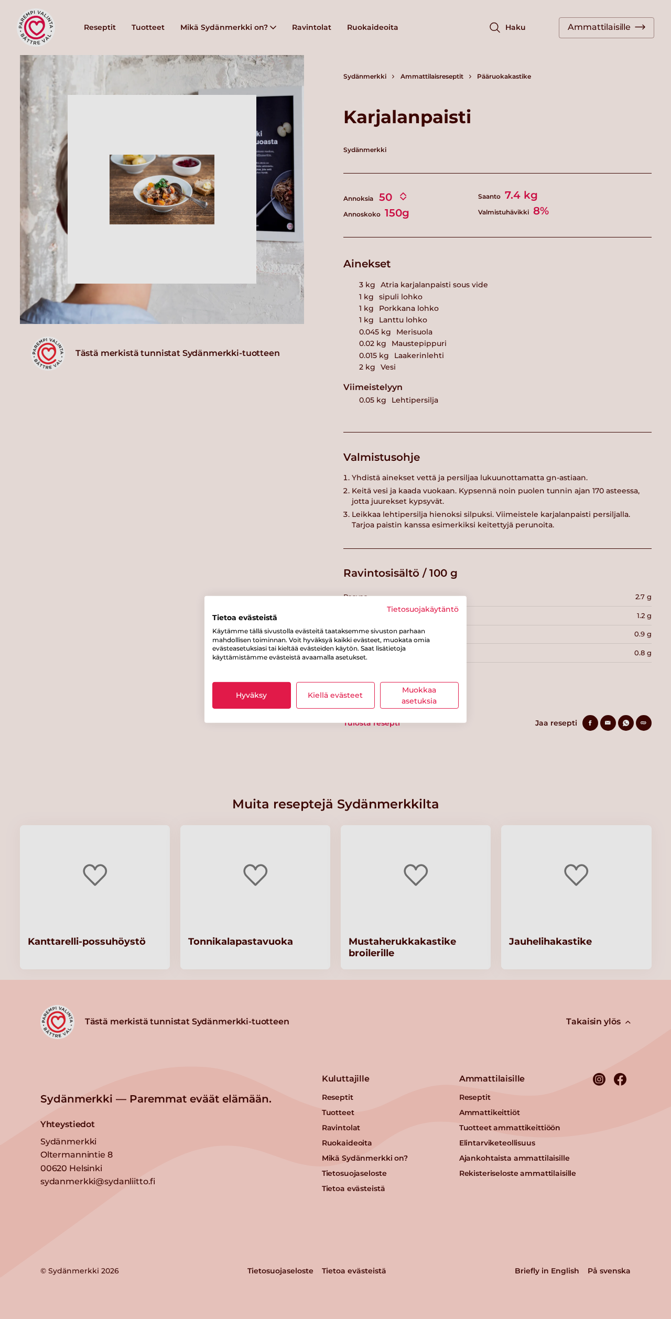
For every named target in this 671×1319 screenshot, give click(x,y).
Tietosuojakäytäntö (423, 609)
